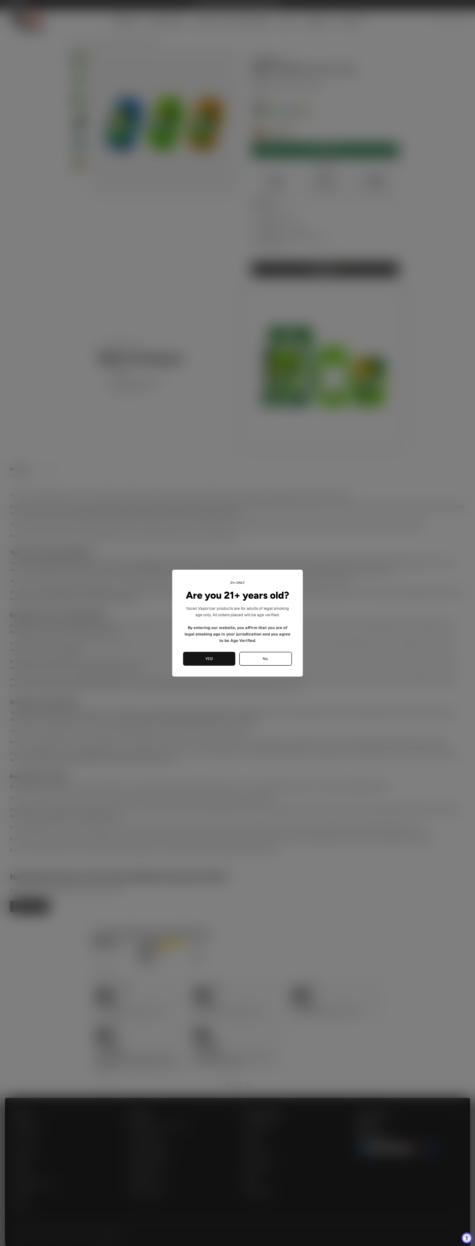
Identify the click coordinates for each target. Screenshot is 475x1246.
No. (265, 658)
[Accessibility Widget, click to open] (467, 1238)
